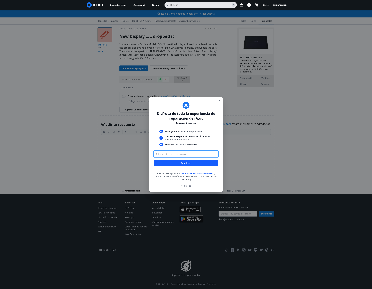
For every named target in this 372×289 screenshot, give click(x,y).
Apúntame (186, 163)
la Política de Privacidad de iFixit (197, 173)
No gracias (186, 185)
